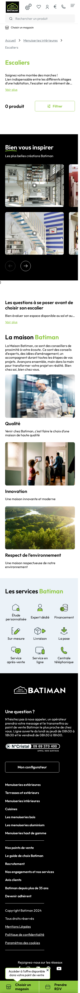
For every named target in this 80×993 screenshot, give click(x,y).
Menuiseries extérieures (23, 785)
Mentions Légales (18, 927)
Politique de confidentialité (24, 935)
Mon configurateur (32, 767)
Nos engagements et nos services (29, 872)
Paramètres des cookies (22, 943)
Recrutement (15, 864)
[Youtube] (59, 969)
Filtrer (57, 106)
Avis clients (13, 880)
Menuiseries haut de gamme (25, 833)
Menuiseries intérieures (22, 801)
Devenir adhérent (18, 896)
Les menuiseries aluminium (25, 825)
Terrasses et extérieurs (22, 793)
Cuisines (11, 809)
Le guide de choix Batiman (24, 856)
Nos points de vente (19, 848)
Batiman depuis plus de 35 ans (26, 888)
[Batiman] (12, 7)
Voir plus (11, 90)
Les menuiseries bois (20, 817)
